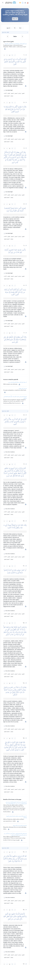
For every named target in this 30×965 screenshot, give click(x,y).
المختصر (12, 93)
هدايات (12, 96)
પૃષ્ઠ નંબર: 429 (5, 411)
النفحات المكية (6, 96)
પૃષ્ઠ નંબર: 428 (5, 32)
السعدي (16, 93)
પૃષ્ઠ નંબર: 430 (5, 848)
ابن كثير (19, 93)
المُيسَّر (8, 93)
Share (14, 19)
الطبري (23, 93)
